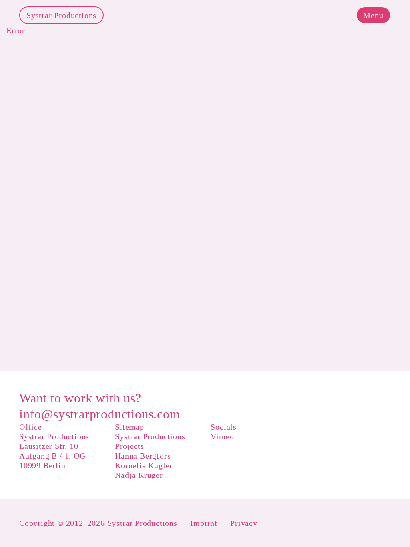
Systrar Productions (61, 15)
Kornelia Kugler (144, 465)
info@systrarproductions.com (99, 414)
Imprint (203, 523)
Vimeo (222, 436)
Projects (129, 446)
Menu (373, 15)
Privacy (243, 523)
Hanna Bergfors (143, 455)
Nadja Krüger (139, 475)
